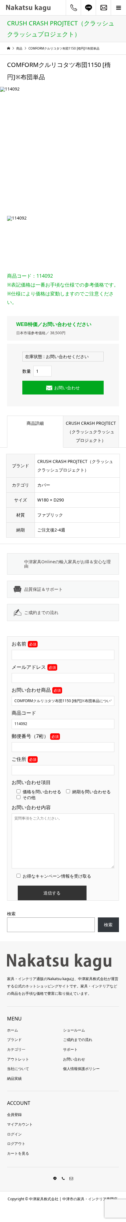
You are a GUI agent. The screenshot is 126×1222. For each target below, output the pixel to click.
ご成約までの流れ (41, 612)
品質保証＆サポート (43, 589)
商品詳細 (35, 423)
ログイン (14, 1134)
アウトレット (18, 1059)
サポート (70, 1049)
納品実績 (14, 1078)
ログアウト (16, 1143)
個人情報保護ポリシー (81, 1068)
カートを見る (18, 1153)
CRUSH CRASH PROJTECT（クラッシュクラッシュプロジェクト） (91, 431)
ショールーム (74, 1030)
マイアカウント (20, 1124)
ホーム (12, 1030)
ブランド (14, 1039)
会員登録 (14, 1114)
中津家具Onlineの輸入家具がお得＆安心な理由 (67, 564)
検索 (11, 913)
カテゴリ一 (16, 1049)
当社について (18, 1068)
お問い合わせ (67, 388)
